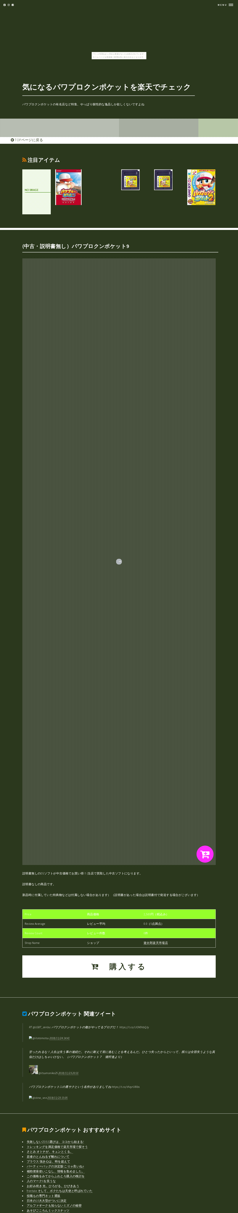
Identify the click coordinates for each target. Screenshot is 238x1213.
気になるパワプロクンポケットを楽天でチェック (106, 87)
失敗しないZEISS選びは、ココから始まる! (55, 1142)
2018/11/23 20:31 (68, 1073)
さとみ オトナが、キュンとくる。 (50, 1151)
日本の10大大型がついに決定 (47, 1200)
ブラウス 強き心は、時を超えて (48, 1161)
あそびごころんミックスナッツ (48, 1210)
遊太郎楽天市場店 (156, 943)
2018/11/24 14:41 (59, 1038)
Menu (222, 4)
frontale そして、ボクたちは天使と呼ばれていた (60, 1191)
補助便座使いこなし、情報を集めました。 (56, 1171)
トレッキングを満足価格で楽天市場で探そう (57, 1147)
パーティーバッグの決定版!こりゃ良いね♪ (55, 1166)
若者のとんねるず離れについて (48, 1156)
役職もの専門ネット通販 (43, 1196)
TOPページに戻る (28, 140)
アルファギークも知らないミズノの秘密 (54, 1205)
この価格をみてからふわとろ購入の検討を (56, 1176)
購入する (123, 966)
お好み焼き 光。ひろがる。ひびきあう (53, 1186)
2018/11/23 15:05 (57, 1098)
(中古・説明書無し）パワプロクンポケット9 (75, 246)
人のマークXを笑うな (41, 1181)
